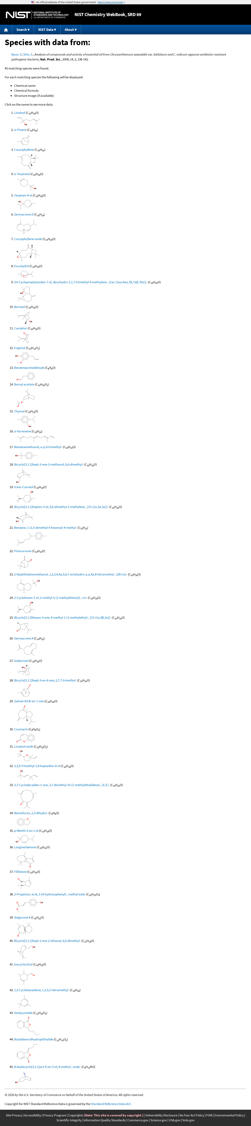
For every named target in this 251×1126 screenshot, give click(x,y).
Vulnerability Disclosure (161, 1115)
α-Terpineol (22, 174)
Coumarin (21, 729)
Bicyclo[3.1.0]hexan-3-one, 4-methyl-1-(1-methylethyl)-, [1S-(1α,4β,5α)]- (62, 617)
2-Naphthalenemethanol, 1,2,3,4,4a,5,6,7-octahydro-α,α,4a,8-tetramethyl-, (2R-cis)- (70, 574)
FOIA (209, 1115)
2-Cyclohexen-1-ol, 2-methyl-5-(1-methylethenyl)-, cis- (50, 597)
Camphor (20, 328)
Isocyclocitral (23, 964)
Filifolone (20, 871)
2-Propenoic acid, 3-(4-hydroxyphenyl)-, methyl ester (49, 894)
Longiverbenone (25, 847)
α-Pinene (20, 130)
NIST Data (45, 29)
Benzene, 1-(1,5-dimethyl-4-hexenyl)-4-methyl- (45, 527)
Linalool (19, 112)
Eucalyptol (21, 266)
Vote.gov (188, 1120)
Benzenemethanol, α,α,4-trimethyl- (38, 447)
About (69, 29)
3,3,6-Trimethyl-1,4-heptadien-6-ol (37, 766)
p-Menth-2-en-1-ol (26, 830)
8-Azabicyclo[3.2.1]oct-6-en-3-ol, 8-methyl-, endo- (47, 1067)
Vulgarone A (22, 917)
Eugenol (19, 348)
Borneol (19, 307)
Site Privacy (14, 1115)
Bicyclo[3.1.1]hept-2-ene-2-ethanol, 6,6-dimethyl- (47, 941)
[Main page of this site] (6, 29)
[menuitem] (6, 29)
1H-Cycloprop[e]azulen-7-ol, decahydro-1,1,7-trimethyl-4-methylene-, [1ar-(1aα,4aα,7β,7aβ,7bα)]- (80, 282)
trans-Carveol (23, 487)
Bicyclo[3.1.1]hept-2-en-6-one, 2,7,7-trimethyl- (45, 680)
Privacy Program (54, 1115)
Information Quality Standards (105, 1120)
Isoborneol (21, 660)
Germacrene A (23, 638)
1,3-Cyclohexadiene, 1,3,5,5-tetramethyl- (41, 990)
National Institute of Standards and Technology (37, 14)
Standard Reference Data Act (111, 1104)
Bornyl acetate (24, 384)
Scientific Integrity (69, 1120)
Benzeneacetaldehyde (29, 367)
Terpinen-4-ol (23, 195)
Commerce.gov (137, 1120)
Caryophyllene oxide (28, 239)
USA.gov (174, 1120)
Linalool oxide (23, 746)
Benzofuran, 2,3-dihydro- (31, 813)
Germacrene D (24, 214)
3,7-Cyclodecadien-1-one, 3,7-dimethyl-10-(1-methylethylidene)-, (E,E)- (61, 785)
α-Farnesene (22, 431)
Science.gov (158, 1120)
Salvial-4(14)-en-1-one (29, 701)
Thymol (19, 411)
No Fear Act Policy (191, 1115)
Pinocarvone (23, 551)
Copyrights (75, 1115)
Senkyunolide (23, 1013)
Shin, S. (28, 54)
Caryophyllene (24, 149)
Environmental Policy (229, 1115)
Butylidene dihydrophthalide (33, 1039)
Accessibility (32, 1115)
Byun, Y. (16, 54)
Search (21, 29)
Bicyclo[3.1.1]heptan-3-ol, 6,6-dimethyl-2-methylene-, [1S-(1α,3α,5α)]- (61, 507)
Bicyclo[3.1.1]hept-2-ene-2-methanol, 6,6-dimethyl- (48, 464)
